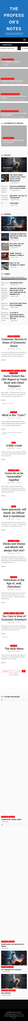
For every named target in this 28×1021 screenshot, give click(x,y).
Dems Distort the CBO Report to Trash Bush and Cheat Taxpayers (14, 381)
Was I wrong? (8, 168)
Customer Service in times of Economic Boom (14, 343)
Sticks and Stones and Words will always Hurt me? (14, 547)
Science (7, 274)
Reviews (5, 137)
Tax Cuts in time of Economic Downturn (14, 618)
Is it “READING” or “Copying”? (11, 62)
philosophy (16, 432)
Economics (17, 370)
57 (11, 674)
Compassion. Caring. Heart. (11, 819)
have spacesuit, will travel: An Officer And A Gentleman (14, 513)
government (10, 432)
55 (19, 671)
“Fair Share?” (14, 203)
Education (23, 370)
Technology (11, 78)
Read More (3, 360)
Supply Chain (16, 336)
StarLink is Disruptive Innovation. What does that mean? (18, 236)
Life (10, 990)
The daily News (14, 648)
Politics (10, 111)
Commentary (10, 59)
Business (4, 59)
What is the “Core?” (14, 415)
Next (16, 674)
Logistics (10, 336)
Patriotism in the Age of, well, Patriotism (14, 583)
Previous (5, 671)
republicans (4, 433)
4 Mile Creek (14, 445)
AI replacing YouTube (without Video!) (12, 81)
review (13, 442)
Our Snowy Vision (16, 283)
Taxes (16, 373)
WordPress (19, 1014)
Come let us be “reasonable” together (14, 477)
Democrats (4, 432)
